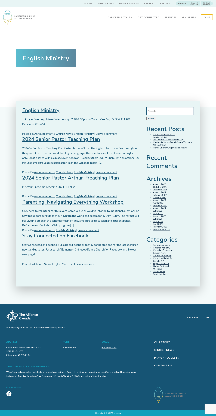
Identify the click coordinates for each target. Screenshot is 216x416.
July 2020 (157, 218)
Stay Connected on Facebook (55, 235)
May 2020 (158, 221)
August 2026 (159, 184)
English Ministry (40, 110)
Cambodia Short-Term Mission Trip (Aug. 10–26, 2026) (173, 143)
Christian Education (163, 250)
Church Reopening (162, 255)
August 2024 (159, 192)
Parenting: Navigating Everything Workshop (72, 202)
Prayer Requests (166, 357)
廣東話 (194, 3)
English (182, 3)
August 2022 (159, 200)
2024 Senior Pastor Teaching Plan (61, 139)
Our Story (162, 342)
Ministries (189, 17)
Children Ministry (161, 247)
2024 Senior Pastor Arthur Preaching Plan (70, 177)
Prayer (148, 3)
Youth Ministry (160, 274)
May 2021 (158, 213)
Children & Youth (120, 17)
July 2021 (157, 210)
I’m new (88, 3)
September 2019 (161, 229)
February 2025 (160, 189)
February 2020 (160, 226)
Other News (159, 271)
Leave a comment (106, 133)
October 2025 (160, 187)
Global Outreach (161, 266)
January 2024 (159, 197)
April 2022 (158, 202)
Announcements (44, 133)
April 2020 (158, 224)
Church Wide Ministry (164, 134)
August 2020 (159, 216)
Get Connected (149, 17)
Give (207, 17)
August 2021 (159, 208)
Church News (64, 133)
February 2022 (160, 205)
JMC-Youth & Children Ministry (168, 139)
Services (170, 17)
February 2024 (160, 195)
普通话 (207, 3)
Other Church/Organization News (170, 147)
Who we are (106, 3)
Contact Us (163, 365)
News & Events (129, 3)
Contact (164, 3)
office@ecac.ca (109, 347)
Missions (157, 268)
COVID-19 (158, 261)
